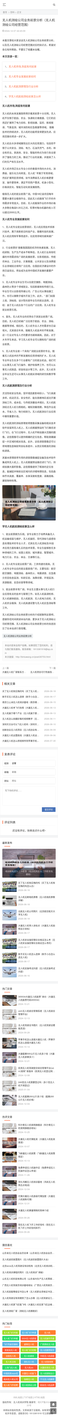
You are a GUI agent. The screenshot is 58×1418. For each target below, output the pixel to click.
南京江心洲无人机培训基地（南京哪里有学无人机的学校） (21, 702)
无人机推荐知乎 (47, 1350)
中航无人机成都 (47, 1355)
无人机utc (29, 1367)
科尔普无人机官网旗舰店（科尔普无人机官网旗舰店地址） (36, 1126)
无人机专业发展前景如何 (22, 76)
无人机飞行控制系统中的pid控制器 (29, 1350)
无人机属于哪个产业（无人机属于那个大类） (21, 713)
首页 (5, 12)
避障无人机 (29, 1344)
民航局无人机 (11, 1350)
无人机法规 (11, 1361)
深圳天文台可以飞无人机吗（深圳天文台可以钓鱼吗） (21, 724)
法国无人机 (11, 1355)
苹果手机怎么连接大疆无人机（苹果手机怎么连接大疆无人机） (36, 1041)
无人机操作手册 (47, 1338)
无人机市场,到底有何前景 (23, 66)
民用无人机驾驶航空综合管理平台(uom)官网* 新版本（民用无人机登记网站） (36, 1071)
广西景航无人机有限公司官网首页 (47, 1344)
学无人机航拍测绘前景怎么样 (25, 96)
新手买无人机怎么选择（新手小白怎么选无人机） (21, 696)
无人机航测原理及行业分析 (23, 86)
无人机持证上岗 (29, 1385)
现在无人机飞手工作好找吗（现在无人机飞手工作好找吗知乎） (36, 1226)
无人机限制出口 (47, 1373)
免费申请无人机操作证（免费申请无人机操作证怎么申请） (36, 1169)
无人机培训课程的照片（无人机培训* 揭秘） (23, 1272)
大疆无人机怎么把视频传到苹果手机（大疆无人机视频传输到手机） (21, 740)
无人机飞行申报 (11, 1338)
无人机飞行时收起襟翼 (11, 1333)
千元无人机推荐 (47, 1379)
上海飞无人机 (11, 1367)
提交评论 (49, 809)
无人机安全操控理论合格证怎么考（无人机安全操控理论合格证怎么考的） (36, 941)
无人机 (47, 1332)
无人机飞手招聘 (11, 1385)
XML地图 (17, 1397)
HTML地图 (39, 1397)
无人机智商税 (47, 1361)
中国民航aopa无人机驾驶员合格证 (11, 1374)
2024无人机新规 (29, 1338)
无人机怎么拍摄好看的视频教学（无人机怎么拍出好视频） (21, 718)
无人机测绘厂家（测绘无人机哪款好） (20, 1310)
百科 (12, 12)
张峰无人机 (29, 1379)
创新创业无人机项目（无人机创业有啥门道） (21, 729)
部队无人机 (29, 1361)
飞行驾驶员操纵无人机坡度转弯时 (11, 1344)
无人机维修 (29, 1355)
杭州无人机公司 (11, 1379)
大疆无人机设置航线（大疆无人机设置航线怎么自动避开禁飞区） (21, 735)
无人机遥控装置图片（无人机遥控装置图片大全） (26, 1259)
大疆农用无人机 (47, 1367)
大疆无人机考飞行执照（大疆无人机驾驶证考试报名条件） (21, 707)
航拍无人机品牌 (47, 1385)
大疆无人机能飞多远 (29, 1374)
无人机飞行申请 (29, 1332)
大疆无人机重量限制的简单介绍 (33, 1210)
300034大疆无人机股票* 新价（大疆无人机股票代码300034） (36, 998)
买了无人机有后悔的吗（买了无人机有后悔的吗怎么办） (21, 691)
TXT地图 (28, 1397)
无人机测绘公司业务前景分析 (18, 635)
